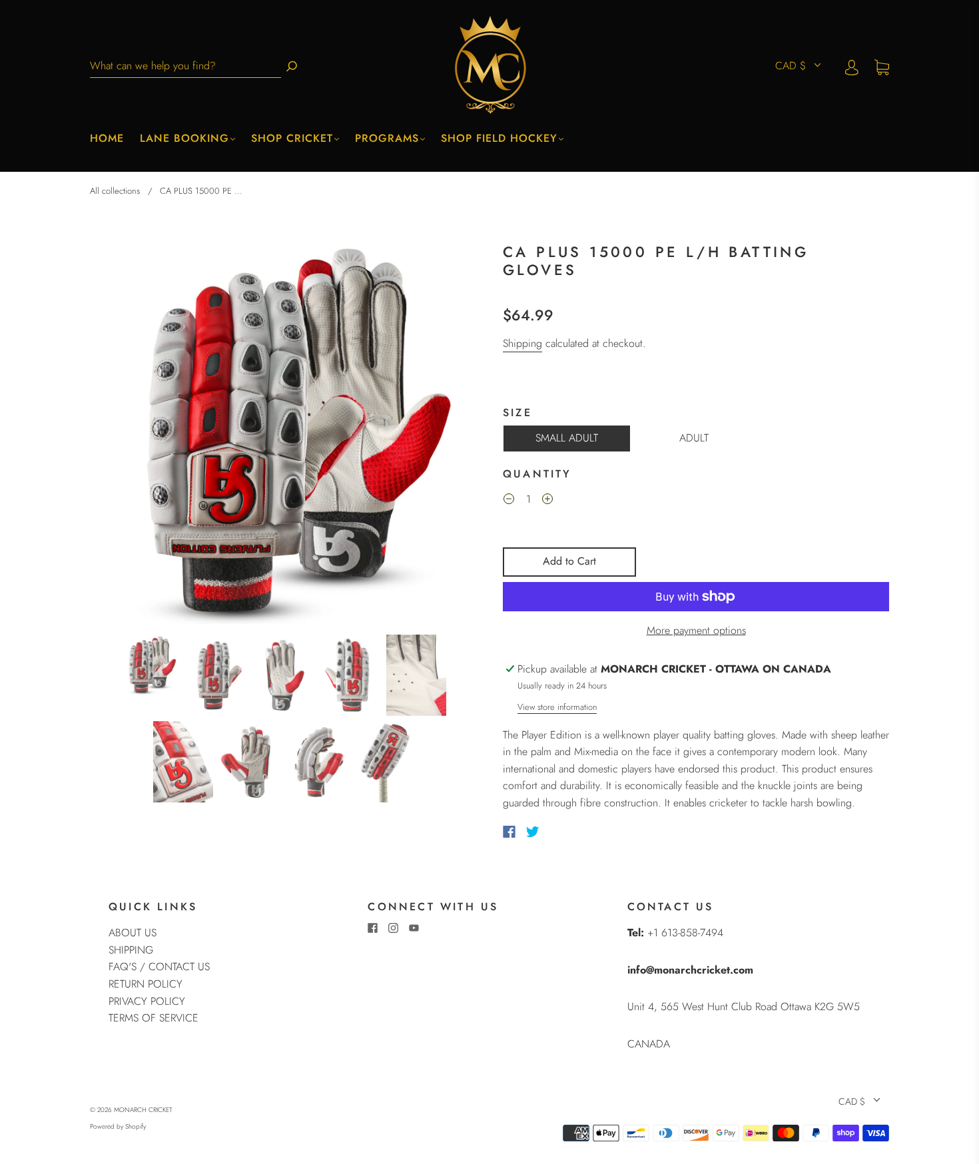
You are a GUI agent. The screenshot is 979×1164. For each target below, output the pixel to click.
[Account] (851, 66)
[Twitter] (533, 831)
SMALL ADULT (566, 437)
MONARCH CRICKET (143, 1110)
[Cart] (881, 66)
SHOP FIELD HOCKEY (499, 138)
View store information (557, 707)
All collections (115, 190)
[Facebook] (509, 831)
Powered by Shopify (118, 1126)
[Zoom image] (283, 433)
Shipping (522, 343)
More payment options (696, 630)
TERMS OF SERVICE (153, 1017)
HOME (107, 138)
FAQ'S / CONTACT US (159, 966)
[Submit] (291, 66)
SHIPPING (131, 950)
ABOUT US (133, 932)
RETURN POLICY (145, 984)
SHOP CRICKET (292, 138)
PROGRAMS (387, 138)
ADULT (694, 437)
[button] (128, 433)
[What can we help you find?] (185, 66)
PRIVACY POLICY (147, 1001)
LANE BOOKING (184, 138)
